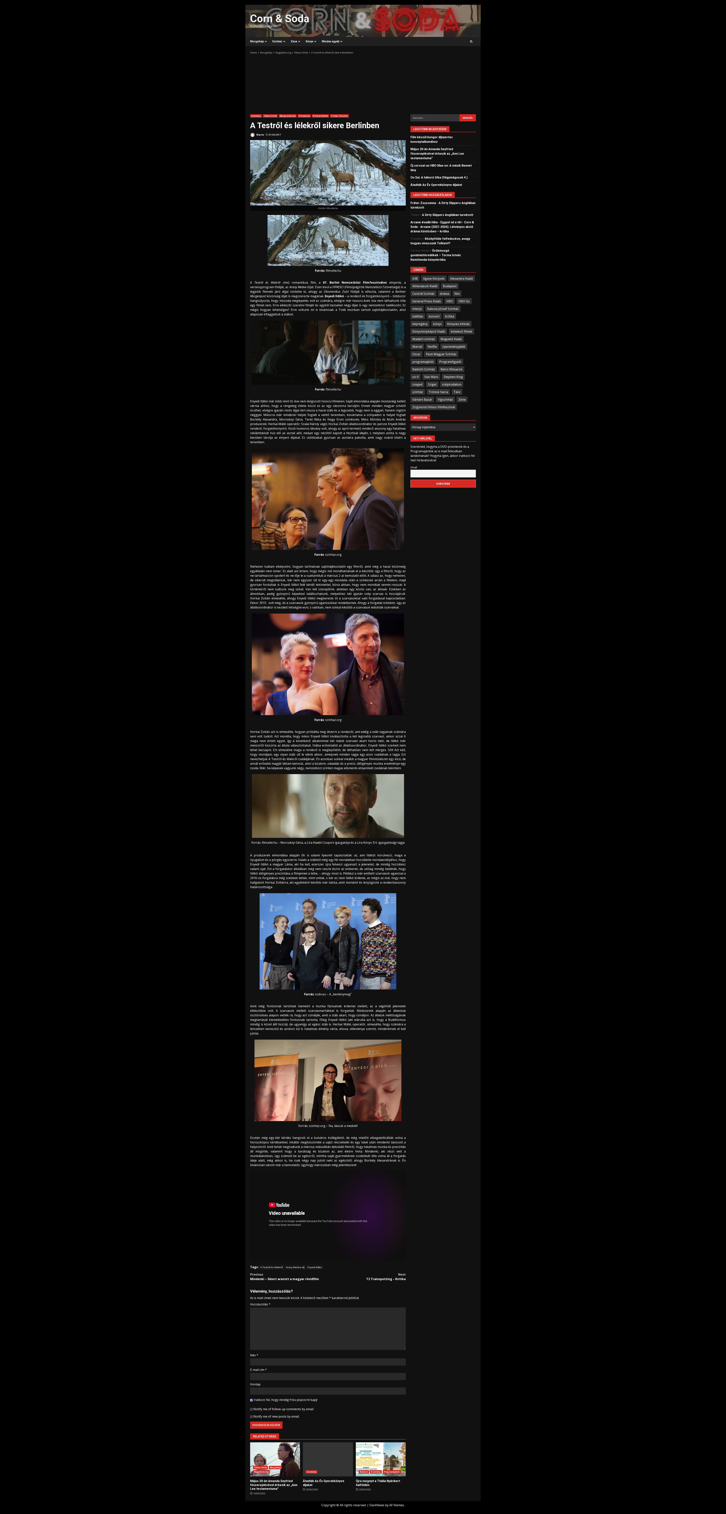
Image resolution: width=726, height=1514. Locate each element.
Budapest (450, 286)
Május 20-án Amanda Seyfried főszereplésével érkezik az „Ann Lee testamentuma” (275, 1459)
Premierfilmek (320, 116)
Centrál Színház (423, 293)
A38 (415, 278)
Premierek (304, 116)
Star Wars (431, 377)
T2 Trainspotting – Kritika (386, 1276)
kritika (449, 316)
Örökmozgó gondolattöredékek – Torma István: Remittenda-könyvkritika (435, 255)
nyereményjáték (453, 346)
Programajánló (391, 1472)
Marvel (417, 346)
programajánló (423, 361)
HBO (449, 301)
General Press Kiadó (426, 301)
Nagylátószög (261, 1472)
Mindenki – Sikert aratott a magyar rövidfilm (284, 1276)
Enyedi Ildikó (315, 1267)
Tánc (457, 392)
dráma (444, 293)
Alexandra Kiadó (461, 278)
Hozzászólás (260, 1304)
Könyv (309, 41)
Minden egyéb (330, 41)
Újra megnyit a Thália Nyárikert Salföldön (381, 1459)
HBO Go (464, 301)
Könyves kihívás (458, 324)
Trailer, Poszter (339, 116)
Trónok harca (438, 392)
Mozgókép (257, 41)
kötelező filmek (461, 331)
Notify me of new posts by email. (276, 1416)
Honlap (255, 1384)
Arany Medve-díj (295, 1267)
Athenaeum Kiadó (424, 286)
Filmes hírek (270, 116)
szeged (417, 384)
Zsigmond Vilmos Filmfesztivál (433, 407)
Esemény (256, 116)
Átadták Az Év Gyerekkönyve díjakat (328, 1459)
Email (413, 467)
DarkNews (376, 1505)
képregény (420, 324)
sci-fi (415, 377)
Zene (294, 41)
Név (254, 1355)
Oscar (416, 354)
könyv (437, 324)
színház (417, 392)
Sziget (432, 384)
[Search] (471, 41)
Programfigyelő (450, 361)
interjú (417, 309)
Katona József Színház (443, 309)
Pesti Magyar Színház (441, 354)
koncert (434, 316)
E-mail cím (258, 1370)
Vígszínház (445, 399)
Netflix (432, 346)
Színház (277, 41)
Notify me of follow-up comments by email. (283, 1409)
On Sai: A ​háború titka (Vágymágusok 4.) (439, 177)
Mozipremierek (288, 116)
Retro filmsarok (451, 369)
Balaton (364, 1472)
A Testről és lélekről (271, 1267)
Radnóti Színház (423, 369)
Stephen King (453, 377)
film (457, 293)
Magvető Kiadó (451, 339)
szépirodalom (451, 384)
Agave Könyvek (434, 278)
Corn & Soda (279, 18)
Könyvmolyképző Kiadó (428, 331)
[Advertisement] (363, 83)
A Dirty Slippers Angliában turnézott (447, 215)
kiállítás (417, 316)
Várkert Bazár (422, 399)
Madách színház (423, 339)
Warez (260, 134)
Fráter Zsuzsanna (423, 203)
